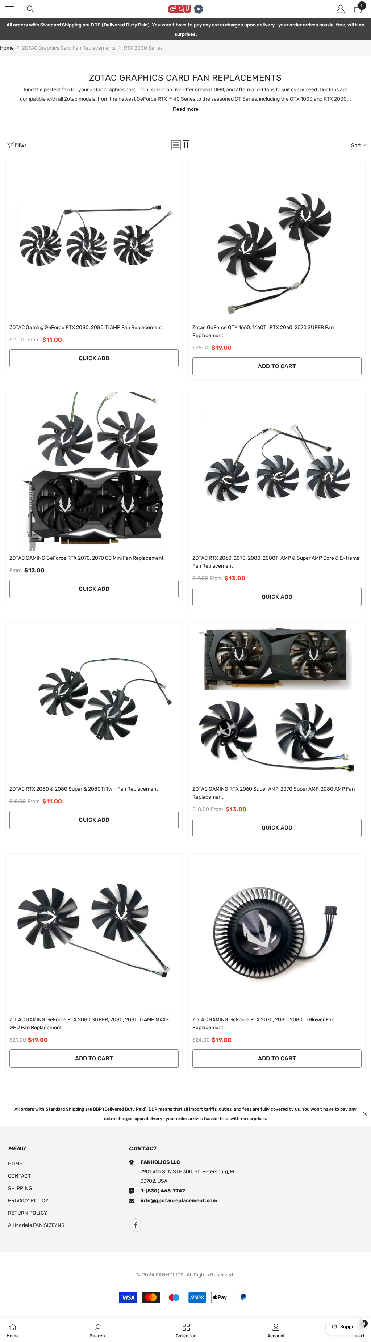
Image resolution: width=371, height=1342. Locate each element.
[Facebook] (135, 1225)
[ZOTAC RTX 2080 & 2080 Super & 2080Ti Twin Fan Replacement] (94, 702)
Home (7, 48)
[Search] (30, 9)
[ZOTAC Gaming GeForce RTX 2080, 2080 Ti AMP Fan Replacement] (94, 240)
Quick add (94, 358)
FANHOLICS (170, 1275)
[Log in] (341, 9)
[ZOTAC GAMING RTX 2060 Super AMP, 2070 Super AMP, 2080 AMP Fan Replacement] (277, 702)
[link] (97, 1330)
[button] (176, 145)
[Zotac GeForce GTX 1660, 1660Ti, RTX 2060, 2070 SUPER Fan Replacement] (277, 240)
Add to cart (277, 366)
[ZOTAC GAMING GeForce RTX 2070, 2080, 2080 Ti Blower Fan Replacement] (277, 933)
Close (364, 1113)
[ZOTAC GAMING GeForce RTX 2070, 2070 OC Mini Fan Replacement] (94, 471)
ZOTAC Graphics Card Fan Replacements (69, 48)
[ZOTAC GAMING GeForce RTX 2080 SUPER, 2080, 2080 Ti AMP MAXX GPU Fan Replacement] (94, 933)
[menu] (9, 9)
